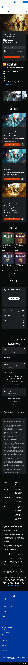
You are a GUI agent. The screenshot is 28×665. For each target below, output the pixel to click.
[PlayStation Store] (7, 7)
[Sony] (24, 664)
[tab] (11, 344)
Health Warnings (7, 553)
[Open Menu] (1, 2)
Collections (10, 11)
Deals (16, 11)
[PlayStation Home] (14, 2)
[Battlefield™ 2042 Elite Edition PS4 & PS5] (12, 96)
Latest (3, 11)
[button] (10, 84)
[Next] (26, 95)
